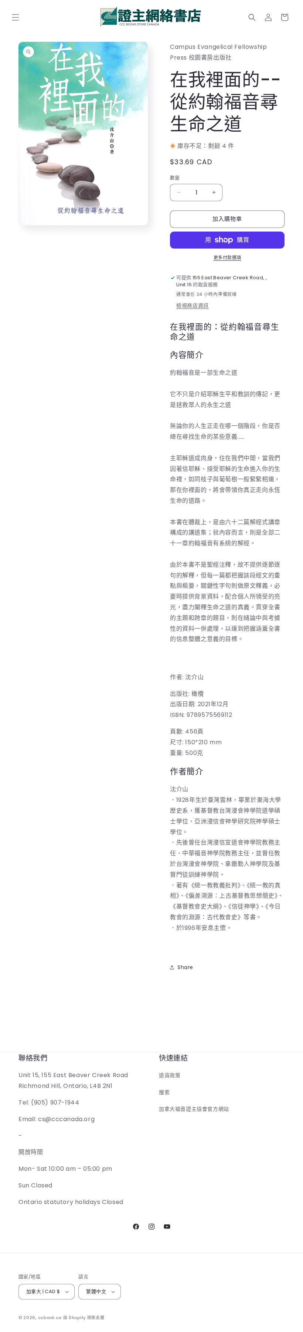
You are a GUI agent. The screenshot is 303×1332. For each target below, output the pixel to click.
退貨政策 (169, 1075)
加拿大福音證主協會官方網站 (194, 1109)
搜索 (164, 1092)
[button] (15, 17)
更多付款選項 (227, 257)
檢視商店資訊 (192, 305)
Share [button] (185, 967)
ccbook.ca (50, 1318)
